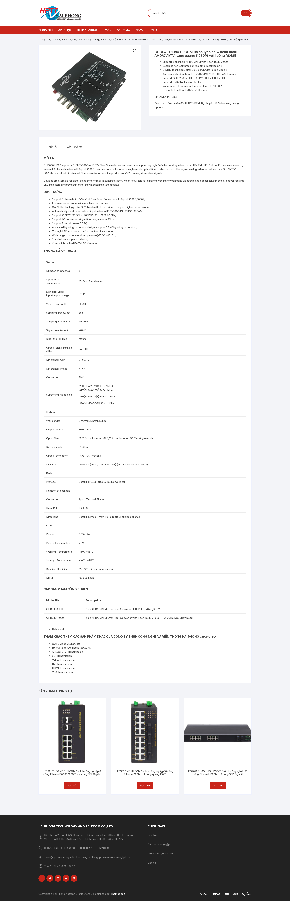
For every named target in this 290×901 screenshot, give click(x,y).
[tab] (53, 146)
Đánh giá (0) (74, 146)
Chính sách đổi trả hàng (161, 853)
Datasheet (58, 629)
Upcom (107, 30)
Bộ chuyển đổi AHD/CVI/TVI (116, 39)
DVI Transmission (62, 664)
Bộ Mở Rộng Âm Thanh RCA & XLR (72, 647)
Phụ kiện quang (87, 30)
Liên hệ (153, 30)
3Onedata (123, 30)
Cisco (139, 30)
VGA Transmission (62, 672)
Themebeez (118, 893)
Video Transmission (63, 660)
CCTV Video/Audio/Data (66, 643)
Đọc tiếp (72, 785)
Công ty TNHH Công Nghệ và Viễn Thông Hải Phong (156, 636)
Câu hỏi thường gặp (159, 844)
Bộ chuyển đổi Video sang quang (80, 39)
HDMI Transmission (63, 668)
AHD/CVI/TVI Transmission (67, 651)
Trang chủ (45, 30)
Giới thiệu (64, 30)
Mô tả (53, 146)
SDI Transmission (62, 656)
